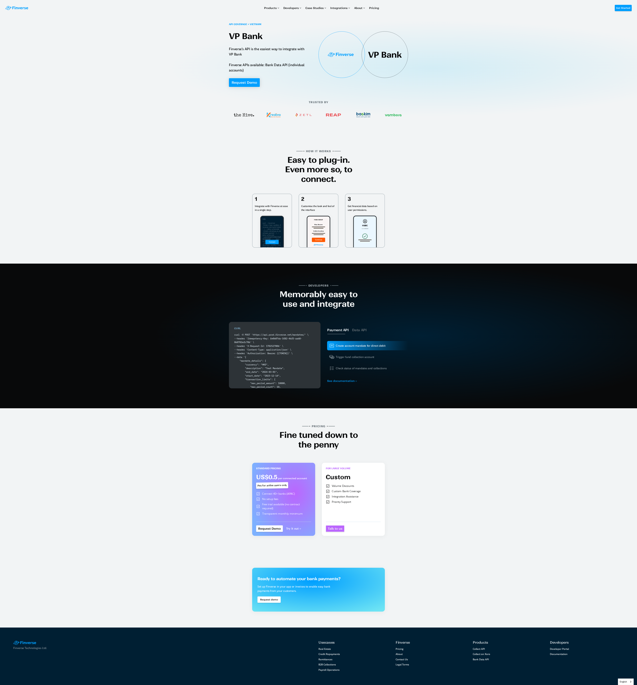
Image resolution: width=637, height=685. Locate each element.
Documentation (558, 654)
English (623, 682)
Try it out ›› (293, 528)
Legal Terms (402, 664)
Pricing (399, 649)
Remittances (325, 659)
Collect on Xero (481, 654)
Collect (476, 649)
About (399, 654)
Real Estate (324, 649)
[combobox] (626, 682)
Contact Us (402, 659)
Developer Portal (559, 649)
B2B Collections (327, 664)
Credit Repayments (329, 654)
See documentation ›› (342, 381)
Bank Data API (481, 659)
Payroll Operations (329, 670)
